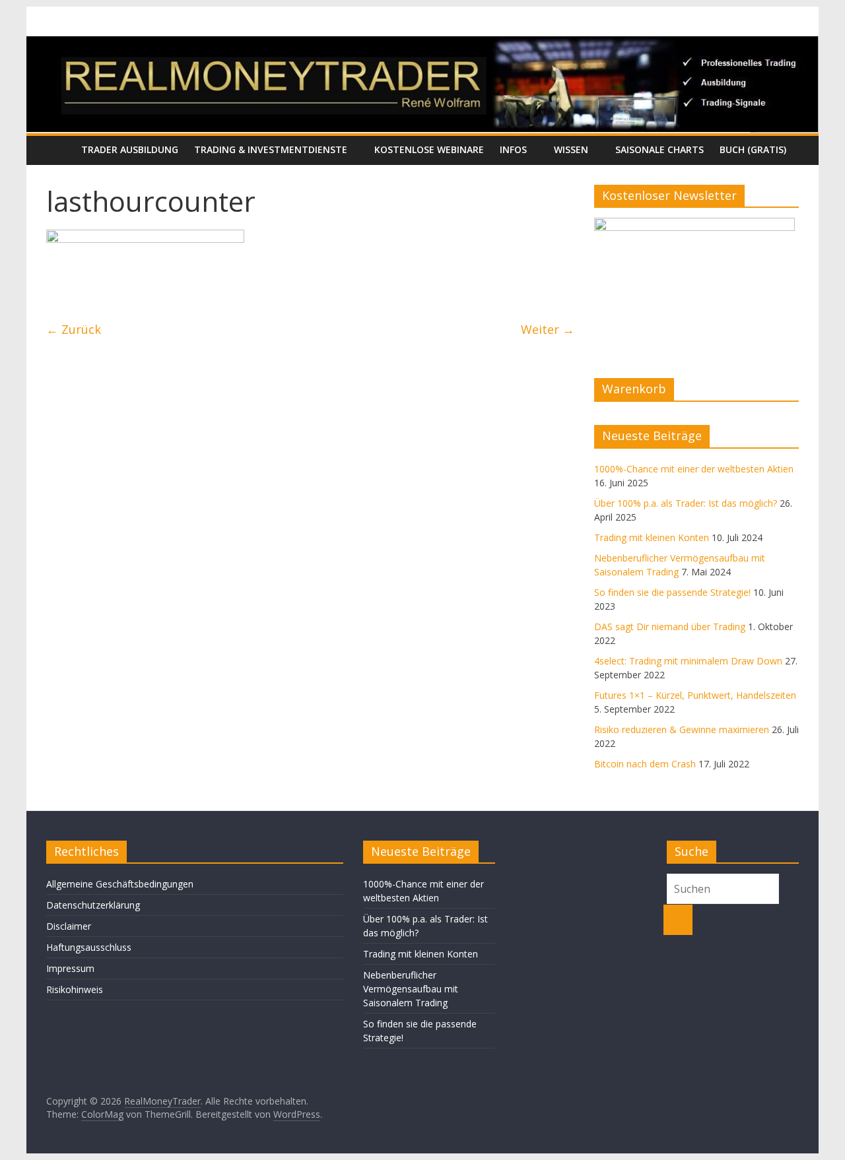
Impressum (70, 968)
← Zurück (73, 329)
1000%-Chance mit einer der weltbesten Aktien (694, 469)
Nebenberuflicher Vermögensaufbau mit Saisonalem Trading (410, 989)
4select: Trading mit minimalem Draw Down (688, 661)
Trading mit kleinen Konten (651, 537)
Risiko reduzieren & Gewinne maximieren (681, 729)
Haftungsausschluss (88, 947)
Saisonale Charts (659, 149)
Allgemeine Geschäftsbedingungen (119, 884)
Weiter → (547, 329)
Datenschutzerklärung (93, 905)
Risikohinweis (74, 989)
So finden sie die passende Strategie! (672, 592)
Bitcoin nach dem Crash (645, 763)
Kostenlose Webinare (429, 149)
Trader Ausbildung (129, 149)
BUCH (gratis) (753, 149)
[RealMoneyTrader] (422, 44)
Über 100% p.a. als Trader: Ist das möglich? (685, 503)
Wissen (571, 149)
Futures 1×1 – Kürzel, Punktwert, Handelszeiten (695, 695)
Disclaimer (68, 926)
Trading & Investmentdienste (270, 149)
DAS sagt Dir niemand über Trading (669, 626)
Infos (513, 149)
